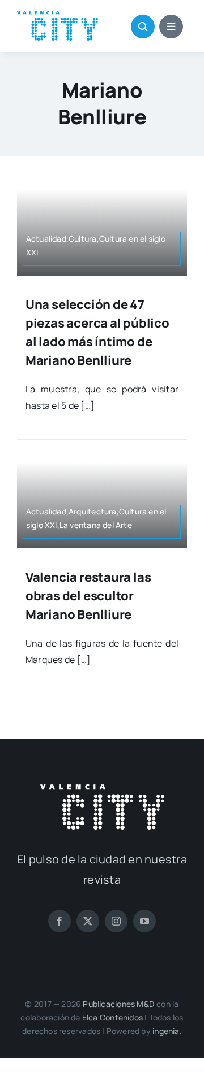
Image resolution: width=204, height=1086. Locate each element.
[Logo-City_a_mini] (57, 16)
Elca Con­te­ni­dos (112, 1017)
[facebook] (59, 921)
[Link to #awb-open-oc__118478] (143, 26)
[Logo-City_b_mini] (102, 789)
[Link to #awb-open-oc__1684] (171, 26)
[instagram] (116, 921)
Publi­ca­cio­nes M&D (119, 1003)
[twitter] (87, 921)
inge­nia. (167, 1031)
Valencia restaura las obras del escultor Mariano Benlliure (88, 596)
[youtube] (144, 921)
